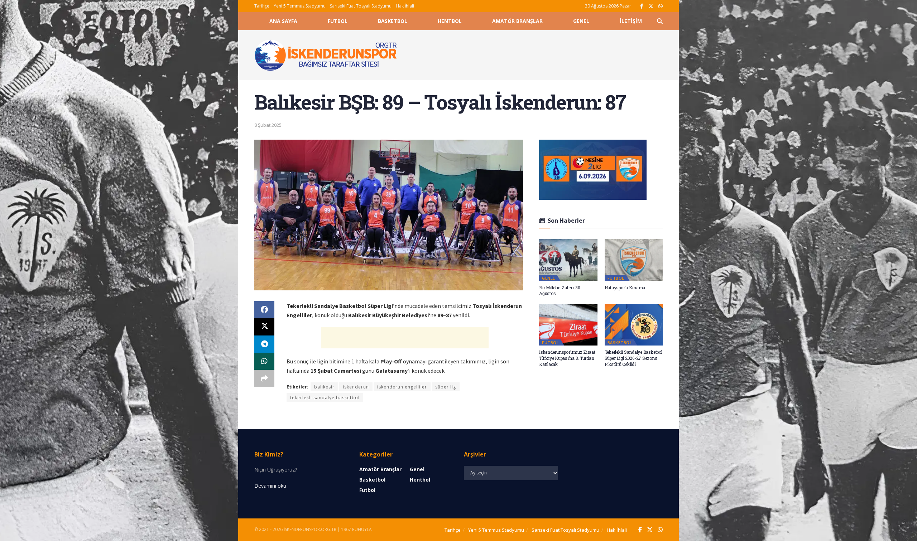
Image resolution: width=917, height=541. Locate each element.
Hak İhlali (405, 6)
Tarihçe (261, 6)
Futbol (337, 21)
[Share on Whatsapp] (264, 361)
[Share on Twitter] (264, 326)
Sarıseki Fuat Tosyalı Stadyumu (361, 6)
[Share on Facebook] (264, 309)
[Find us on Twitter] (650, 6)
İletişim (631, 21)
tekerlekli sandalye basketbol (325, 398)
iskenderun (356, 387)
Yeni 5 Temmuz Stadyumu (300, 6)
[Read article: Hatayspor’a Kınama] (634, 260)
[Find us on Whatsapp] (660, 6)
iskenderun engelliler (402, 387)
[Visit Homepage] (326, 55)
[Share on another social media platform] (264, 378)
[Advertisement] (538, 54)
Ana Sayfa (283, 21)
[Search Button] (660, 21)
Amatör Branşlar (517, 21)
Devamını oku (270, 485)
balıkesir (324, 387)
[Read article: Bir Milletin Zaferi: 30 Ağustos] (568, 260)
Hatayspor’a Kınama (625, 287)
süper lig (445, 387)
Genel (581, 21)
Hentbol (450, 21)
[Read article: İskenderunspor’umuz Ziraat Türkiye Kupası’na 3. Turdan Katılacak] (568, 325)
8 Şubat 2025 (268, 125)
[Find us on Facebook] (641, 6)
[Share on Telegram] (264, 344)
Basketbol (392, 21)
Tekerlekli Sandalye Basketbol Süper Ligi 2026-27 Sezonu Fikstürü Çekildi (633, 358)
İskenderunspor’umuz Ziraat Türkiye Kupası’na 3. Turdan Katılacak (567, 358)
